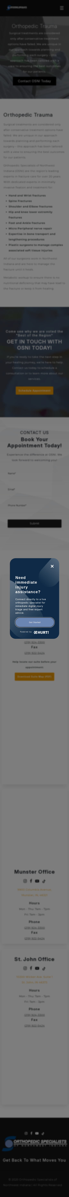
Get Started (35, 622)
